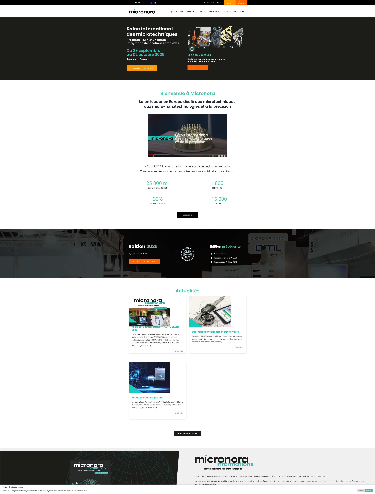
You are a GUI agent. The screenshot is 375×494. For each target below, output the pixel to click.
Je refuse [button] (361, 490)
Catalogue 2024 (220, 253)
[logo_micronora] (142, 9)
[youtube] (136, 2)
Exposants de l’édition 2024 (225, 262)
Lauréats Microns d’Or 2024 (225, 258)
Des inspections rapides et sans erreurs (215, 331)
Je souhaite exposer (141, 253)
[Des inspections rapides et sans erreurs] (210, 297)
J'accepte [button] (368, 490)
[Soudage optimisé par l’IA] (149, 363)
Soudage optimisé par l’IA (147, 397)
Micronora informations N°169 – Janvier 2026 (155, 328)
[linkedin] (139, 2)
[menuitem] (151, 3)
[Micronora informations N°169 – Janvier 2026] (149, 297)
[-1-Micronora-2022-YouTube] (187, 115)
